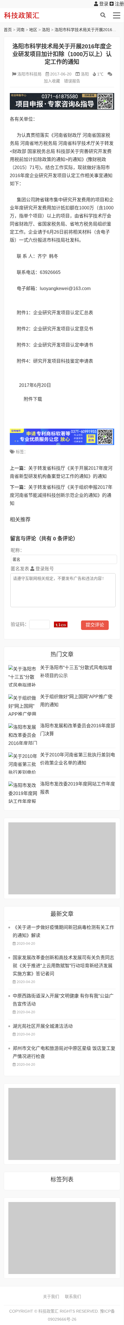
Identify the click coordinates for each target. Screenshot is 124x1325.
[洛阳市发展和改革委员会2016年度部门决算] (22, 734)
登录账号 (44, 568)
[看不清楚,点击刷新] (60, 624)
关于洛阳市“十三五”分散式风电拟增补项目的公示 (76, 671)
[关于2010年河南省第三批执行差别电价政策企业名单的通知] (22, 763)
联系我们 (73, 1296)
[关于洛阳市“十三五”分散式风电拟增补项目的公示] (22, 676)
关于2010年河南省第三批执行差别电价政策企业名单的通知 (77, 758)
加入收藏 (52, 81)
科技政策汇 (31, 15)
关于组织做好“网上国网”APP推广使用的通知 (76, 700)
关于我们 (51, 1296)
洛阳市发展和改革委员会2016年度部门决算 (77, 729)
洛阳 (46, 29)
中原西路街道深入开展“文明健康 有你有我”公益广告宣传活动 (63, 999)
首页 (8, 29)
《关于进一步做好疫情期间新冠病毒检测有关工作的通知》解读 (63, 931)
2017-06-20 (61, 74)
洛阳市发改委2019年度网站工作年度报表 (77, 787)
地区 (33, 29)
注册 (119, 3)
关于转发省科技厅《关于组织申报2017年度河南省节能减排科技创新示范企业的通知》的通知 (61, 495)
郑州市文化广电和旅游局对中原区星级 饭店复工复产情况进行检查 (64, 1052)
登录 (103, 3)
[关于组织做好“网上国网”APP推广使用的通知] (22, 705)
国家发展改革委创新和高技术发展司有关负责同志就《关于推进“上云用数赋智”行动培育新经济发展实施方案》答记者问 (63, 965)
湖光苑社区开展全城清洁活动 (43, 1026)
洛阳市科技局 (29, 74)
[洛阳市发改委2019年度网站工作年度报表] (22, 792)
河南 (20, 29)
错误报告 (72, 81)
